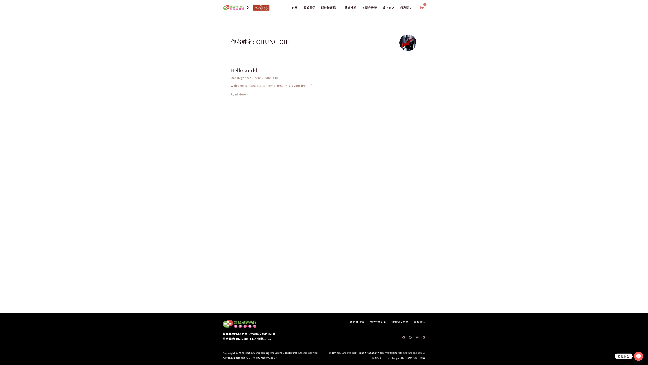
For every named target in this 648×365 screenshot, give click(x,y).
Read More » (239, 94)
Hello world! (245, 70)
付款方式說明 (377, 322)
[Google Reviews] (424, 337)
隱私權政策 (357, 322)
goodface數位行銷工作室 (410, 358)
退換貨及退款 (400, 322)
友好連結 (419, 322)
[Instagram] (410, 337)
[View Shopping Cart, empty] (421, 7)
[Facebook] (403, 337)
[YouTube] (417, 337)
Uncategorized (241, 78)
